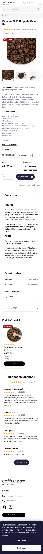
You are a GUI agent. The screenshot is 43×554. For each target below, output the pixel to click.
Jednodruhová (33, 284)
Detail (14, 363)
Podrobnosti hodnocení (29, 29)
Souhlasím (21, 548)
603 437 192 (11, 501)
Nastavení (21, 540)
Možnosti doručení (30, 170)
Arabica (10, 87)
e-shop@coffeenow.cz (15, 496)
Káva (12, 297)
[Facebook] (4, 507)
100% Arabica (33, 279)
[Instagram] (10, 507)
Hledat (38, 9)
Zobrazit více (21, 462)
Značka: (8, 33)
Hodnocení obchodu (21, 377)
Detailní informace (9, 145)
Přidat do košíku (23, 177)
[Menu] (40, 3)
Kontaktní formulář (14, 515)
